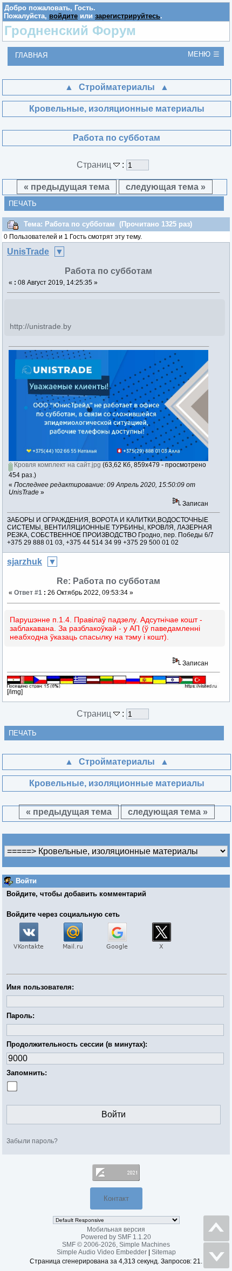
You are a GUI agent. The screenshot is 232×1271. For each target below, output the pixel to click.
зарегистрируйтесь (127, 16)
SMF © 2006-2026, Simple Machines (116, 1244)
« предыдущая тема (67, 186)
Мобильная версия (116, 1229)
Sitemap (164, 1252)
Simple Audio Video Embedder (102, 1252)
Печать (23, 204)
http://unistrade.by (40, 326)
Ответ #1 (28, 592)
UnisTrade (28, 251)
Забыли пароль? (32, 1141)
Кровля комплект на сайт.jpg (56, 465)
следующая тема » (166, 186)
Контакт (116, 1198)
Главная (31, 55)
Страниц (95, 164)
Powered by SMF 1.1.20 (116, 1237)
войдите (63, 16)
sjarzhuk (24, 561)
